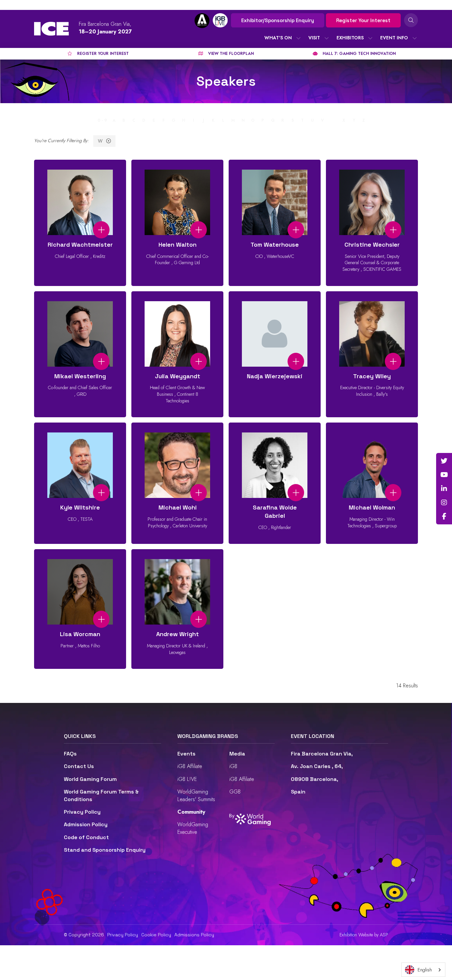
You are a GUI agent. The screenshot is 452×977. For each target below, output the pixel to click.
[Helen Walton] (177, 223)
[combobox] (423, 969)
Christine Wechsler (372, 244)
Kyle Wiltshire (80, 507)
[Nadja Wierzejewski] (275, 354)
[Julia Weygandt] (177, 354)
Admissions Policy (194, 935)
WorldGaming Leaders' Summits (196, 795)
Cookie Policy (156, 935)
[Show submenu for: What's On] (298, 38)
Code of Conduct (86, 837)
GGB (235, 791)
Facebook (444, 516)
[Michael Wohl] (177, 483)
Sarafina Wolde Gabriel (275, 511)
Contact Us (79, 766)
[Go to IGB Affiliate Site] (202, 20)
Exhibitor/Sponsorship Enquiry (277, 20)
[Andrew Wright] (177, 609)
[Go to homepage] (51, 28)
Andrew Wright (177, 634)
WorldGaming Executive (192, 828)
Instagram (444, 503)
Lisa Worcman (80, 634)
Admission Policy (86, 824)
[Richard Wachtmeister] (80, 223)
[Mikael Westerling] (80, 354)
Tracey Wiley (372, 376)
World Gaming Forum (90, 779)
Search (411, 20)
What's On (278, 37)
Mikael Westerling (80, 376)
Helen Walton (177, 244)
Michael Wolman (372, 507)
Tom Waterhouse (274, 244)
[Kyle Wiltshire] (80, 483)
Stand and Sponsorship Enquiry (105, 849)
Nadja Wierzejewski (274, 376)
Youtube (444, 475)
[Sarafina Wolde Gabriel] (275, 483)
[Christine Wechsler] (372, 223)
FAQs (70, 753)
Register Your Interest (363, 20)
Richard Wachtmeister (80, 244)
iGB (233, 766)
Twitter (444, 461)
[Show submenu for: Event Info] (414, 38)
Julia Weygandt (177, 376)
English (425, 969)
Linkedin (444, 489)
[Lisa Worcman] (80, 609)
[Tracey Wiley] (372, 354)
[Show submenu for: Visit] (326, 38)
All (89, 120)
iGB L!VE (187, 779)
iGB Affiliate (189, 766)
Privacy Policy (82, 811)
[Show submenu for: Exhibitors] (370, 38)
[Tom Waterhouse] (275, 223)
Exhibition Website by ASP (363, 935)
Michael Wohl (177, 507)
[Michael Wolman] (372, 483)
